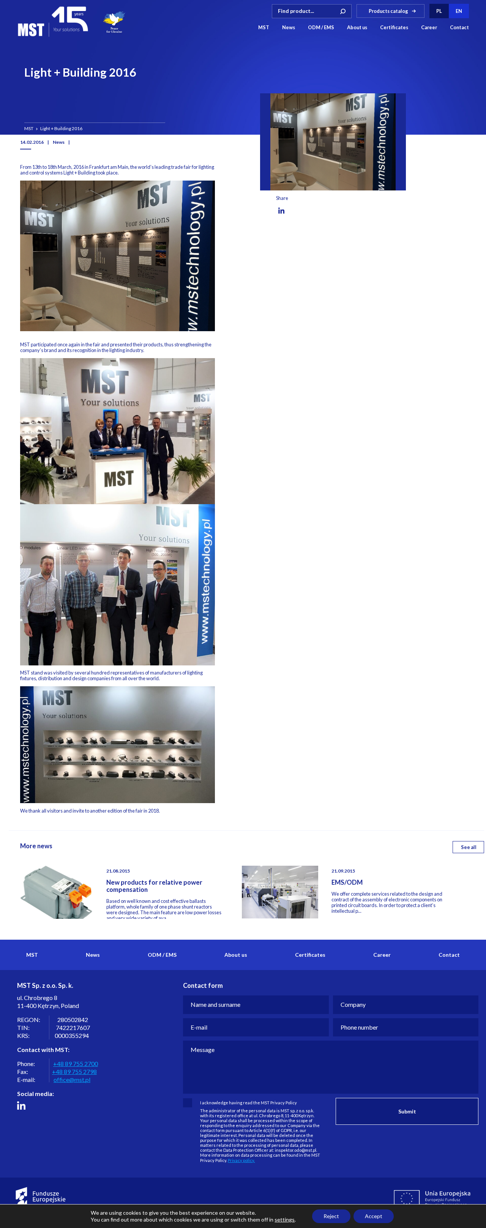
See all (469, 847)
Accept (373, 1216)
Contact (459, 27)
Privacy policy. (241, 1160)
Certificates (394, 27)
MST (263, 27)
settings (285, 1219)
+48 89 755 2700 (75, 1063)
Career (429, 27)
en (459, 11)
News (288, 27)
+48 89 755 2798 (74, 1071)
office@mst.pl (72, 1079)
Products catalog (388, 11)
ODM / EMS (321, 27)
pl (439, 11)
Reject (331, 1216)
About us (357, 27)
